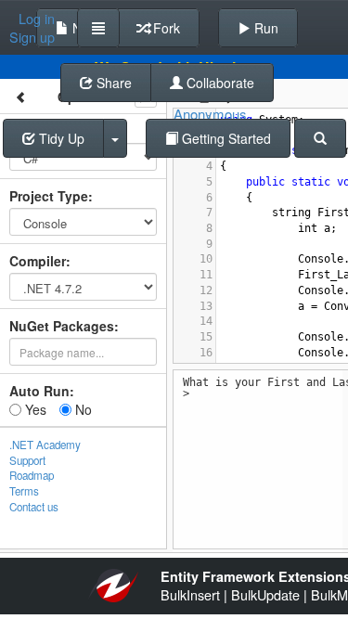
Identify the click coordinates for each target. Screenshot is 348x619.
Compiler (37, 260)
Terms (24, 491)
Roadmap (31, 475)
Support (27, 460)
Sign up (32, 37)
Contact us (33, 506)
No (81, 409)
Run (264, 28)
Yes (33, 409)
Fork (164, 28)
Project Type (48, 196)
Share (112, 82)
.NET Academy (45, 444)
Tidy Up (59, 138)
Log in (37, 18)
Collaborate (218, 82)
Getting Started (224, 138)
